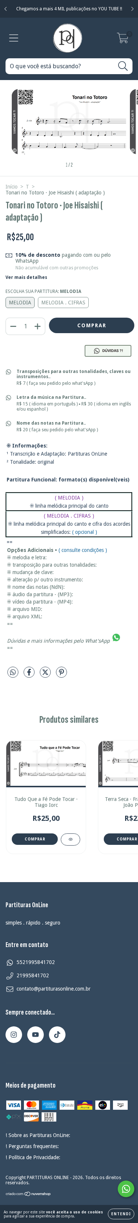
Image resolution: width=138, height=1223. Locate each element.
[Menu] (14, 38)
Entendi (121, 1214)
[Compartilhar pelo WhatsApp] (12, 672)
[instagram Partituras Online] (14, 1034)
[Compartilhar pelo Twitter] (46, 675)
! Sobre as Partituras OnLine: (38, 1135)
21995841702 (33, 975)
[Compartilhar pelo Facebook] (30, 675)
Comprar (35, 839)
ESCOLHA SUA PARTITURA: (43, 291)
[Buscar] (123, 66)
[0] (123, 40)
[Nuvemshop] (29, 1195)
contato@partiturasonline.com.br (54, 989)
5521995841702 (36, 962)
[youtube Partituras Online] (35, 1034)
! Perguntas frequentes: (32, 1146)
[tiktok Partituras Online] (57, 1034)
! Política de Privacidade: (33, 1157)
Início (12, 187)
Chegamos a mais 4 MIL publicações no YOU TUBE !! (69, 8)
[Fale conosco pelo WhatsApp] (126, 1189)
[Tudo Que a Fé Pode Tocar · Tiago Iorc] (70, 839)
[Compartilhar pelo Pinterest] (61, 675)
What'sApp (97, 640)
